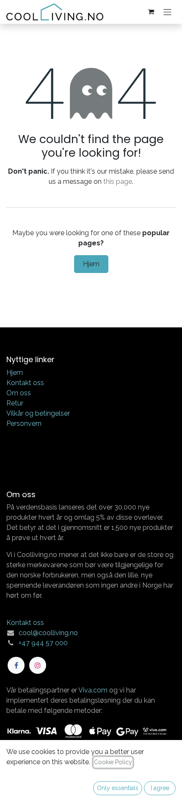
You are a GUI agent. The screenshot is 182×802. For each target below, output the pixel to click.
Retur (14, 403)
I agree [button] (160, 788)
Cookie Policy (113, 762)
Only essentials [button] (117, 788)
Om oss (18, 393)
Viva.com (93, 690)
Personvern (23, 423)
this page (117, 181)
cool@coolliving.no (48, 633)
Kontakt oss (25, 383)
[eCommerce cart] (151, 12)
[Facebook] (16, 665)
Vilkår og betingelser (38, 413)
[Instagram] (37, 665)
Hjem (91, 264)
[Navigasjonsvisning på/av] (167, 11)
